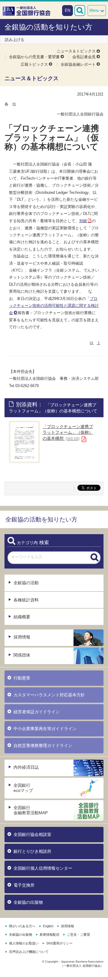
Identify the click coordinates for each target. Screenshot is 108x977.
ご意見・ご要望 (78, 934)
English (48, 926)
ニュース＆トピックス (76, 51)
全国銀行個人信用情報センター (43, 868)
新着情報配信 (49, 934)
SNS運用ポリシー (59, 943)
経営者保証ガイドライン (37, 711)
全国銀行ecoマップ (23, 788)
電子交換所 (24, 885)
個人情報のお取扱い (24, 943)
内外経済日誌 (26, 767)
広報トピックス (34, 64)
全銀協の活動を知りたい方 (48, 27)
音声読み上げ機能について (29, 951)
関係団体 (22, 655)
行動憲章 (22, 678)
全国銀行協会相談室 (32, 834)
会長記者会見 (84, 57)
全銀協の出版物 (28, 902)
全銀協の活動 (26, 582)
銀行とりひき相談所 (32, 851)
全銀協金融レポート (78, 64)
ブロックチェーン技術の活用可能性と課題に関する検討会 (54, 305)
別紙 (83, 221)
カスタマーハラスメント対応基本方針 (49, 694)
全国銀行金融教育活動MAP (31, 810)
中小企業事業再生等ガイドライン (45, 728)
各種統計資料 (26, 599)
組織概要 (22, 616)
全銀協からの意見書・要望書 (34, 57)
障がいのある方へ (22, 926)
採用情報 (22, 637)
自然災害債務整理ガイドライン (43, 745)
